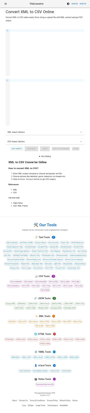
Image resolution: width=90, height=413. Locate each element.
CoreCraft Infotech (43, 393)
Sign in (74, 4)
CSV (15, 192)
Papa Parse (18, 203)
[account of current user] (5, 4)
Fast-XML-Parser (20, 206)
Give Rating (46, 156)
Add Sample (17, 149)
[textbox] (46, 52)
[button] (45, 132)
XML (15, 190)
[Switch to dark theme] (68, 3)
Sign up (83, 4)
